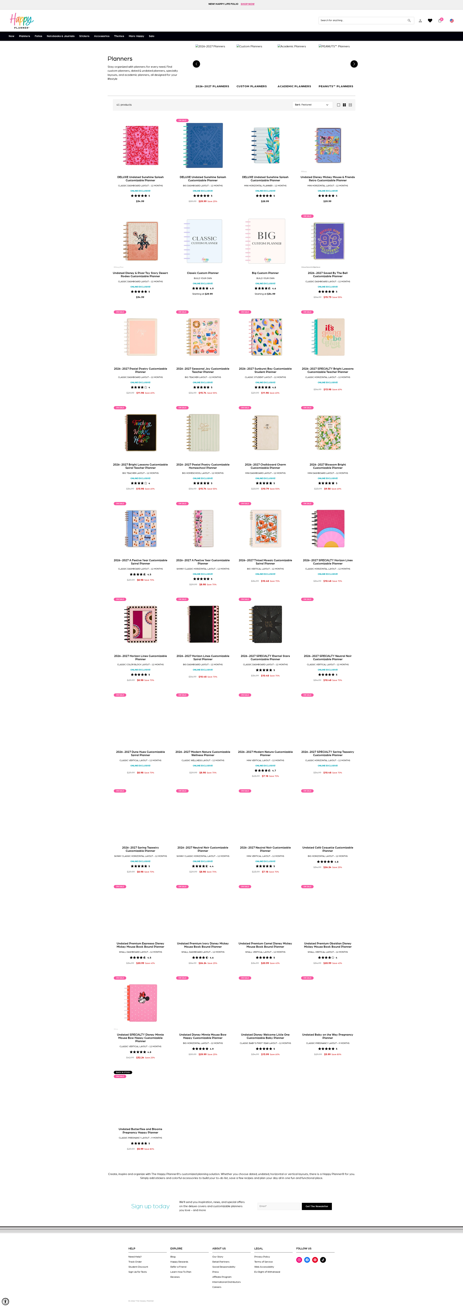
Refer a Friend (178, 1267)
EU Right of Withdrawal (267, 1272)
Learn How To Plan (180, 1272)
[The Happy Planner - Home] (21, 21)
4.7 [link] (274, 770)
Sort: (298, 105)
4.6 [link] (274, 288)
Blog (172, 1257)
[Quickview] (162, 167)
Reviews (175, 1277)
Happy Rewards (179, 1262)
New (11, 36)
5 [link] (149, 195)
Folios (38, 36)
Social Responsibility (223, 1267)
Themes (119, 36)
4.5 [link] (149, 574)
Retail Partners (221, 1262)
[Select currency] (451, 20)
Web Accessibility (264, 1267)
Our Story (217, 1257)
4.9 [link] (212, 288)
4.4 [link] (212, 866)
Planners (24, 36)
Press (215, 1272)
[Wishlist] (430, 20)
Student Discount (138, 1267)
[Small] (344, 105)
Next (354, 64)
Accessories (101, 36)
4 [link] (149, 387)
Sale (151, 36)
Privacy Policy (262, 1257)
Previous (196, 64)
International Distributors (226, 1282)
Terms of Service (263, 1262)
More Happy (136, 36)
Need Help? (135, 1257)
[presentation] (117, 145)
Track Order (135, 1262)
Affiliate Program (222, 1277)
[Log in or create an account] (420, 20)
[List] (350, 105)
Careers (216, 1287)
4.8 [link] (274, 387)
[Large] (338, 105)
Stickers (84, 36)
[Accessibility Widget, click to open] (5, 1301)
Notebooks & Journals (61, 36)
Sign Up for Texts (137, 1272)
